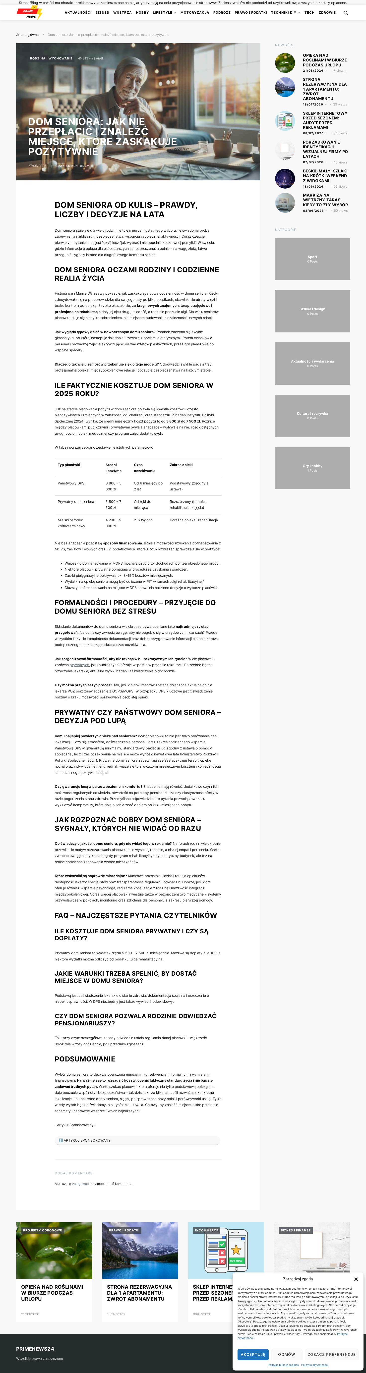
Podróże (222, 12)
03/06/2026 (313, 210)
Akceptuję (253, 1354)
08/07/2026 (313, 133)
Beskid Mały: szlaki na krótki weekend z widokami (325, 175)
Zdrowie (327, 12)
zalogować (80, 1184)
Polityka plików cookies (283, 1365)
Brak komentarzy (72, 166)
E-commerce (206, 1230)
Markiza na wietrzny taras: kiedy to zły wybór (325, 200)
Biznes (102, 12)
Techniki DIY (283, 12)
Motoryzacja (195, 12)
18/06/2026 (313, 186)
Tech (310, 12)
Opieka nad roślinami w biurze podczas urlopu (325, 60)
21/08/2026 (313, 70)
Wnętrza (122, 12)
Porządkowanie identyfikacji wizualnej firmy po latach (325, 149)
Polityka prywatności (314, 1365)
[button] (356, 1278)
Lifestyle (162, 12)
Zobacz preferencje (332, 1354)
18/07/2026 (313, 104)
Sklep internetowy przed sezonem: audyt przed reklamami (325, 120)
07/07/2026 (313, 162)
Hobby (142, 12)
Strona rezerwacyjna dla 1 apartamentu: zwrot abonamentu (325, 89)
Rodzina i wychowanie (51, 58)
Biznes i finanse (296, 1230)
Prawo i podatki (251, 12)
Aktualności (78, 12)
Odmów (286, 1354)
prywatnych (79, 665)
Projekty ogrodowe (42, 1230)
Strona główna (27, 35)
